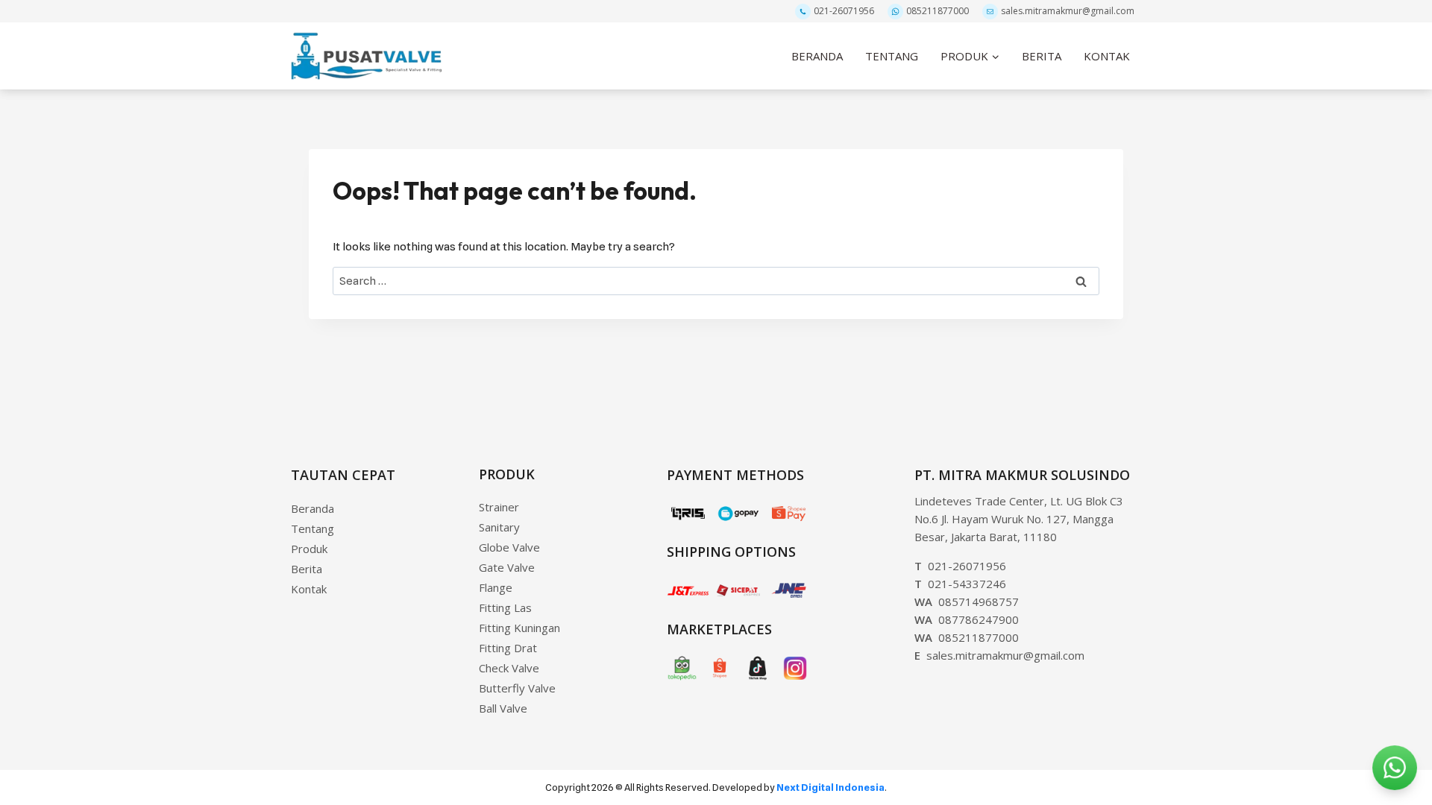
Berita (306, 568)
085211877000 (937, 10)
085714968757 (966, 601)
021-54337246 (960, 583)
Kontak (309, 588)
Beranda (312, 508)
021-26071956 (844, 10)
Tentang (312, 528)
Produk (309, 548)
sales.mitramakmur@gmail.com (1067, 10)
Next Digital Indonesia (830, 787)
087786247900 (966, 619)
